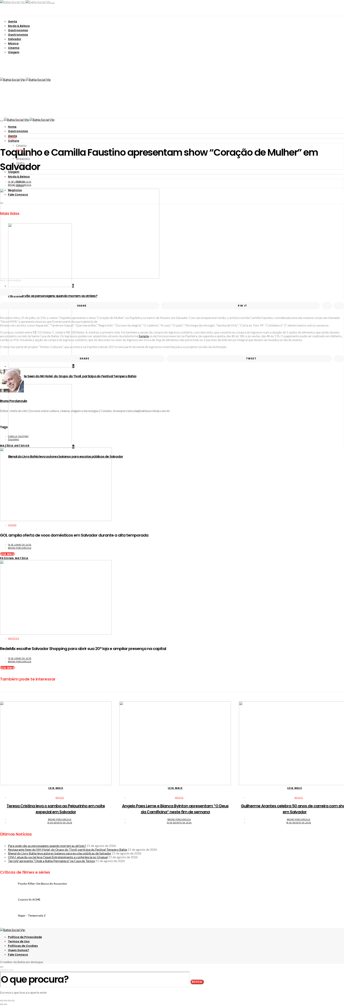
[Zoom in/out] (13, 1000)
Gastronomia (18, 30)
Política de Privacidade (25, 937)
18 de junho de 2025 (19, 181)
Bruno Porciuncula (19, 185)
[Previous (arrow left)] (1, 1004)
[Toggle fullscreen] (9, 1000)
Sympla (144, 336)
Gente (12, 22)
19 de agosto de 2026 (59, 822)
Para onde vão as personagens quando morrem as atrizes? (47, 846)
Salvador (14, 39)
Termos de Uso (19, 941)
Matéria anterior (15, 445)
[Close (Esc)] (1, 1000)
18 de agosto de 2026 (298, 822)
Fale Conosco (18, 955)
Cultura (13, 141)
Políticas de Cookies (23, 946)
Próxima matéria (14, 558)
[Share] (5, 1000)
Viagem (13, 52)
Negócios (13, 638)
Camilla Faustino (18, 436)
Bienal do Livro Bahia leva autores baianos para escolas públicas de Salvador (59, 853)
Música (13, 43)
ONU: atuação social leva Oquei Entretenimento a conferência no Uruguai (58, 857)
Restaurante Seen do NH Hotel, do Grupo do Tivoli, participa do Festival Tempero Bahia (72, 376)
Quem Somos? (18, 950)
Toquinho (13, 439)
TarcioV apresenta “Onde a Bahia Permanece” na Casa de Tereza (51, 861)
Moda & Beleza (19, 26)
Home (12, 127)
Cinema (13, 48)
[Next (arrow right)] (5, 1004)
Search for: (7, 970)
